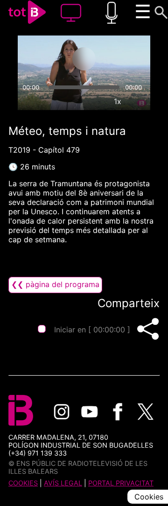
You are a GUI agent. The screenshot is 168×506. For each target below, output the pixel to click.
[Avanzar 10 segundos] (120, 58)
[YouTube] (89, 411)
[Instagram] (61, 411)
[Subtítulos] (74, 101)
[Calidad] (96, 101)
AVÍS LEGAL (63, 483)
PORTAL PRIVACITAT (121, 483)
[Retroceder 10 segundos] (47, 58)
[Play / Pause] (84, 58)
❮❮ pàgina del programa (55, 284)
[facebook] (117, 411)
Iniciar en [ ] (92, 329)
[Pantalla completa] (139, 101)
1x (117, 101)
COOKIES (23, 483)
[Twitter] (145, 411)
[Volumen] (28, 101)
